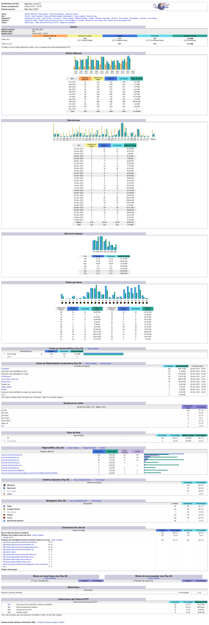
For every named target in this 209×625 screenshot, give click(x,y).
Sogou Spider (6, 387)
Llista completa (36, 16)
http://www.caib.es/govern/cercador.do (17, 559)
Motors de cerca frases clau (96, 20)
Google (5, 537)
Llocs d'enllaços (71, 20)
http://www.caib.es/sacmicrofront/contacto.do (19, 554)
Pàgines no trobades (67, 22)
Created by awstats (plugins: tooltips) (50, 622)
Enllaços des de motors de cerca (51, 20)
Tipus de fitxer (47, 18)
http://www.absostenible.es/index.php (16, 562)
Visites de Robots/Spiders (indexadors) (58, 16)
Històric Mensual (31, 14)
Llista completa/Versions (82, 480)
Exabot (4, 389)
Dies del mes (43, 14)
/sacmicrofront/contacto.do (11, 465)
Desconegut (123, 18)
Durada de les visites (32, 18)
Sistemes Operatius (102, 18)
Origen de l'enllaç (31, 20)
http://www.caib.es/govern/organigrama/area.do (20, 547)
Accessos (57, 18)
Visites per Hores (71, 14)
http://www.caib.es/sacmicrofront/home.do (18, 545)
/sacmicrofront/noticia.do (11, 463)
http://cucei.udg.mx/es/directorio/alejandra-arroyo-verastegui (25, 564)
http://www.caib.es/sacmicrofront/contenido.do (20, 542)
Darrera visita (92, 16)
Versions (114, 18)
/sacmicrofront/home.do (10, 460)
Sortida (91, 18)
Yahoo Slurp (6, 382)
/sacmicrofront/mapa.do (10, 468)
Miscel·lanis (29, 22)
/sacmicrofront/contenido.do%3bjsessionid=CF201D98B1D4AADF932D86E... (30, 473)
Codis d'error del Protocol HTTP (47, 22)
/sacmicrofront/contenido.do (12, 455)
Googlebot (5, 369)
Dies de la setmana (57, 14)
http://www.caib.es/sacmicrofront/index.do (18, 549)
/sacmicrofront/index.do (10, 457)
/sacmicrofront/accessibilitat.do (13, 470)
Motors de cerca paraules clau (119, 20)
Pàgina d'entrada (81, 18)
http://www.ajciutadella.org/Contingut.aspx (18, 557)
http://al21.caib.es (9, 552)
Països (27, 16)
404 (9, 604)
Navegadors (134, 18)
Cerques (81, 20)
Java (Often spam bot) (10, 379)
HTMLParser (6, 376)
